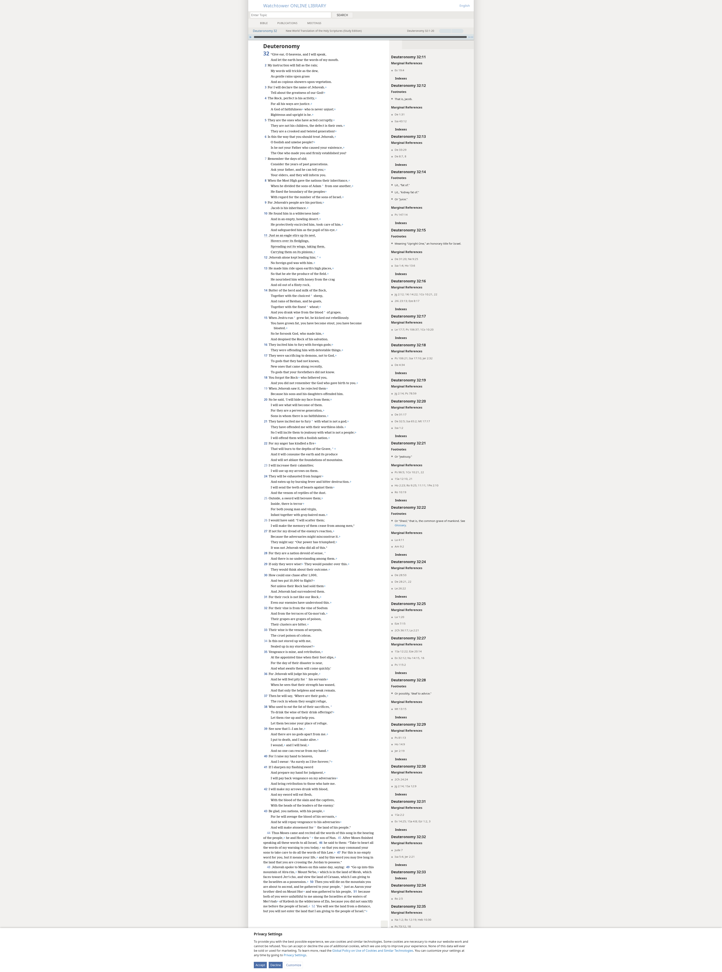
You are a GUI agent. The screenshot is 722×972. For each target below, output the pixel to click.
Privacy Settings (295, 955)
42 (266, 789)
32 (266, 608)
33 (266, 630)
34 (266, 641)
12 (266, 257)
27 (266, 531)
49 (348, 867)
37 (266, 696)
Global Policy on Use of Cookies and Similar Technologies (372, 950)
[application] (361, 37)
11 (266, 235)
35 (266, 652)
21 (266, 421)
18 (266, 377)
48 (269, 867)
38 (266, 707)
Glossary (400, 525)
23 (266, 465)
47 (339, 852)
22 (266, 443)
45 (340, 838)
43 (266, 811)
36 (266, 674)
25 (266, 498)
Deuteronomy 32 (265, 31)
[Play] (250, 37)
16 (266, 345)
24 (266, 476)
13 (266, 268)
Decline (275, 965)
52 (314, 906)
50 (312, 882)
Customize (293, 965)
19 (266, 388)
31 (266, 597)
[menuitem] (469, 15)
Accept (260, 965)
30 (266, 575)
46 (321, 843)
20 (266, 399)
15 (266, 318)
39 (266, 729)
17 (266, 355)
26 (266, 520)
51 (355, 891)
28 (266, 553)
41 (266, 767)
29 (266, 564)
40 (266, 756)
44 (269, 833)
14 (266, 290)
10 (266, 213)
